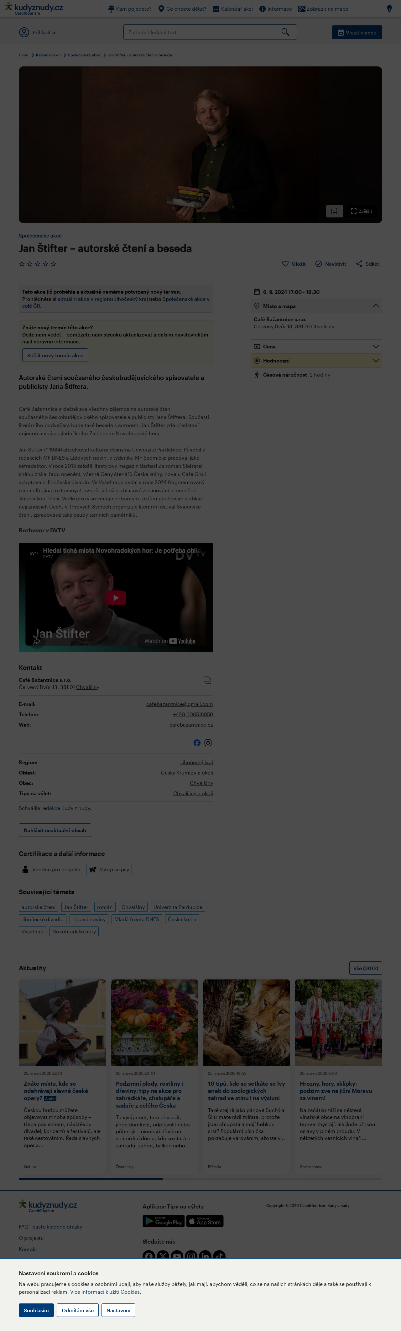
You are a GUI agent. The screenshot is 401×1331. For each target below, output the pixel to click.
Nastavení (118, 1310)
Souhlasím (36, 1310)
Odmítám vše (78, 1310)
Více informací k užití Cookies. (105, 1292)
